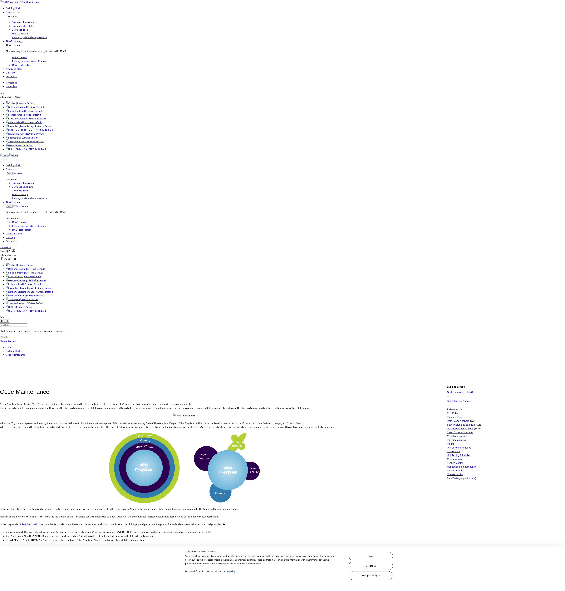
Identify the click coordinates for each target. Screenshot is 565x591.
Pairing (451, 444)
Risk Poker (452, 413)
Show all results (8, 340)
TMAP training (20, 205)
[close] (448, 396)
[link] (20, 1)
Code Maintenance (457, 436)
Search (4, 337)
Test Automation (30, 524)
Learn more (12, 178)
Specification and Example (461, 425)
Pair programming (456, 440)
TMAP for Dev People (458, 400)
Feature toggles (455, 463)
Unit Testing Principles (458, 455)
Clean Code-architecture (460, 432)
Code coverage (455, 459)
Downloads (18, 172)
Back (9, 173)
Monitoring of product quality (461, 467)
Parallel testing (455, 470)
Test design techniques (459, 447)
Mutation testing (455, 474)
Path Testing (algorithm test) (461, 478)
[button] (18, 12)
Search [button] (3, 92)
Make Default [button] (27, 103)
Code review (453, 451)
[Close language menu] (15, 255)
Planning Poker (455, 417)
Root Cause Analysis (458, 421)
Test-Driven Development (460, 428)
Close (17, 97)
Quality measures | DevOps (461, 391)
